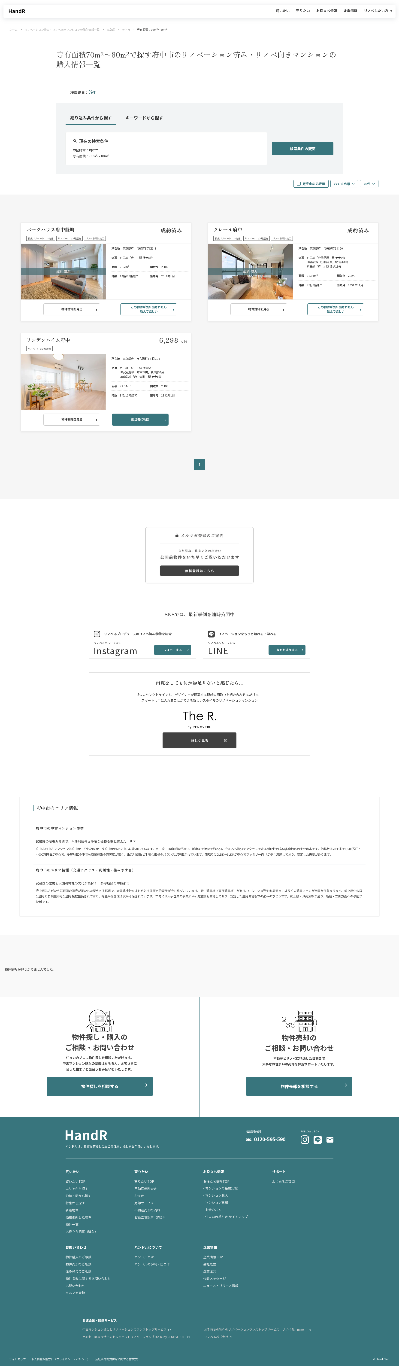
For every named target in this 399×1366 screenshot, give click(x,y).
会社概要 (209, 1264)
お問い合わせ (75, 1285)
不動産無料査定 (145, 1188)
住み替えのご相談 (78, 1271)
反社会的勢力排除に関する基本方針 (117, 1359)
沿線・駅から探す (78, 1195)
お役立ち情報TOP (216, 1181)
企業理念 (209, 1271)
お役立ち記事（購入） (82, 1231)
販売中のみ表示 (313, 183)
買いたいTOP (75, 1181)
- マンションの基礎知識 (220, 1188)
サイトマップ (17, 1359)
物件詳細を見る (71, 309)
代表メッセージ (214, 1278)
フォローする (173, 650)
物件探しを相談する (99, 1086)
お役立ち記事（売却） (150, 1217)
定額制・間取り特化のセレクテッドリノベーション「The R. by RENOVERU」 (134, 1337)
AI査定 (139, 1195)
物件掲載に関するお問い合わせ (88, 1278)
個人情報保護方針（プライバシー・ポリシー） (60, 1359)
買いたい (283, 11)
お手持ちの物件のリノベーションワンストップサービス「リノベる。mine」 (256, 1329)
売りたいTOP (144, 1181)
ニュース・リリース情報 (220, 1285)
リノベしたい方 (376, 11)
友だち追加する (287, 650)
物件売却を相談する (299, 1086)
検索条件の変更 (303, 148)
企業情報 (350, 11)
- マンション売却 (215, 1202)
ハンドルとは (144, 1257)
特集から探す (75, 1203)
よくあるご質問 (283, 1181)
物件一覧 (72, 1224)
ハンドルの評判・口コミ (152, 1264)
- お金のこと (212, 1209)
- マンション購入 (215, 1195)
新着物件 (72, 1210)
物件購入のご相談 (78, 1257)
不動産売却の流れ (147, 1210)
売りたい (303, 11)
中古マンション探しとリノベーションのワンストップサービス (124, 1329)
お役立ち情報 (326, 11)
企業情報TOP (213, 1257)
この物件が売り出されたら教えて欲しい (149, 309)
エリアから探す (77, 1188)
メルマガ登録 (75, 1292)
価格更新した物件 (78, 1217)
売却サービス (144, 1203)
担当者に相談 (140, 419)
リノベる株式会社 (216, 1337)
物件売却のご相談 (78, 1264)
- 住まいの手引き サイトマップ (225, 1216)
